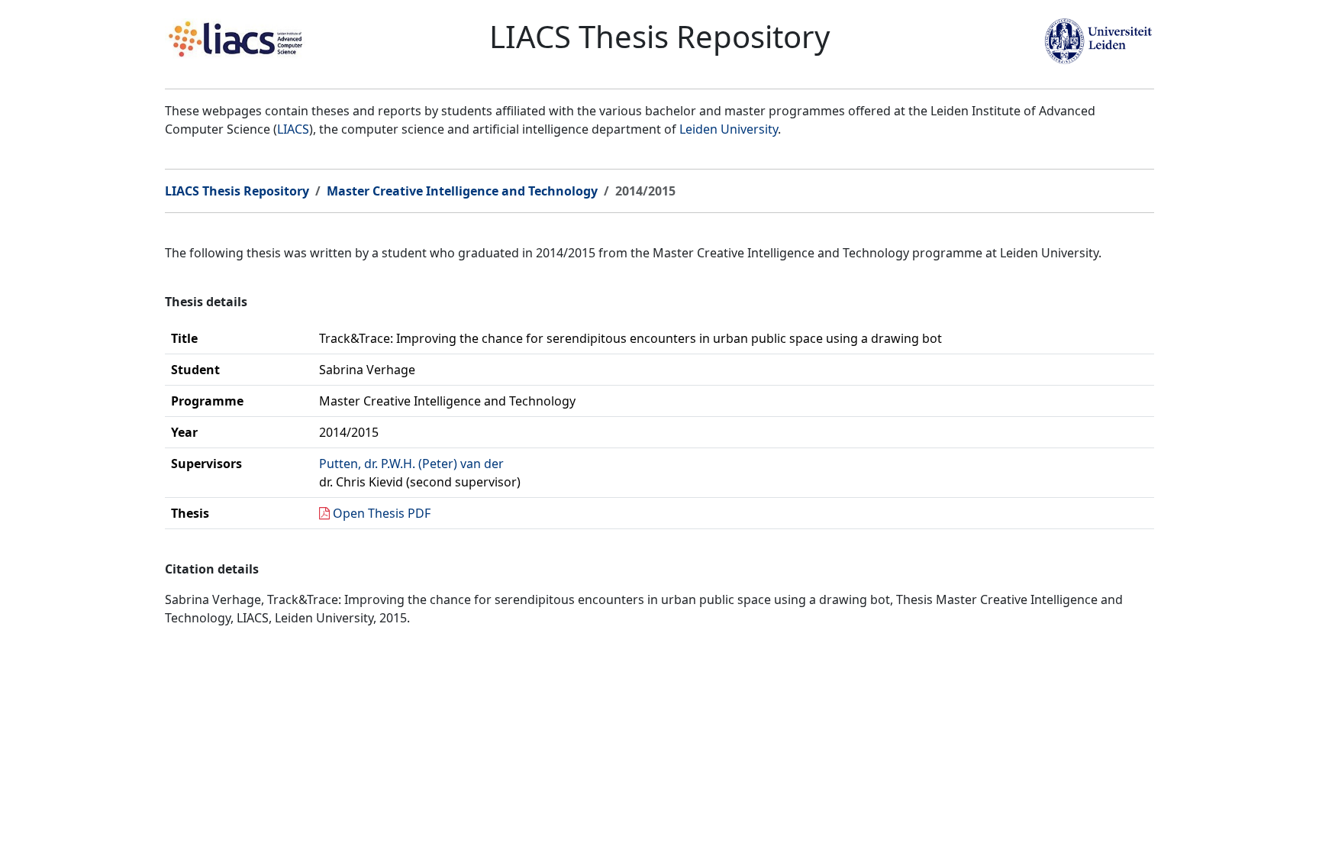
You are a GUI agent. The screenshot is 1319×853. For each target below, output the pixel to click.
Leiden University (728, 129)
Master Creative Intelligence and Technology (462, 191)
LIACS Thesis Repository (237, 191)
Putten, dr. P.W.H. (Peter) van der (411, 463)
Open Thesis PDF (382, 513)
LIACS (293, 129)
